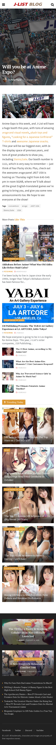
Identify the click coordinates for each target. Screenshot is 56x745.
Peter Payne (16, 79)
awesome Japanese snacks (32, 141)
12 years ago (31, 79)
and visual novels (15, 132)
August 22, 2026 (33, 640)
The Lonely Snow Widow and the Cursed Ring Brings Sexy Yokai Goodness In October (27, 476)
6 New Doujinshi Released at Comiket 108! (27, 665)
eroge (24, 206)
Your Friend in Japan (14, 259)
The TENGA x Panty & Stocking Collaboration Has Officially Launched (28, 632)
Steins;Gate (20, 159)
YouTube (40, 730)
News (6, 450)
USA (19, 210)
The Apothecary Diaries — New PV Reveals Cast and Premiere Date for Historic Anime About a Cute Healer (28, 695)
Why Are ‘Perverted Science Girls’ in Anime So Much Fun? (33, 375)
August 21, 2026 (35, 671)
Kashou (21, 640)
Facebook (6, 730)
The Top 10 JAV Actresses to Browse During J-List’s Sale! (24, 557)
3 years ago (21, 355)
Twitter (18, 730)
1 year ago (20, 333)
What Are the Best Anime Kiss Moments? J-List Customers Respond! (34, 363)
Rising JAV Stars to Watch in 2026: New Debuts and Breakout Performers (26, 596)
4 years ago (21, 380)
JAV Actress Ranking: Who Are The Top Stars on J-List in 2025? (26, 438)
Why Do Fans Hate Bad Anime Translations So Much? (28, 683)
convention (13, 206)
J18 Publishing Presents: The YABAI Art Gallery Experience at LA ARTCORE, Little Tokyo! (27, 327)
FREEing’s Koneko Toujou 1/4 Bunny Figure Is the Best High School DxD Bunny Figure (28, 688)
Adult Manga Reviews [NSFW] (28, 659)
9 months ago (21, 271)
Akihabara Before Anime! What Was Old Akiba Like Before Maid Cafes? (27, 266)
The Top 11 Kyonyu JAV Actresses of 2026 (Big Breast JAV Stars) (27, 517)
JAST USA (35, 206)
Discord (28, 730)
